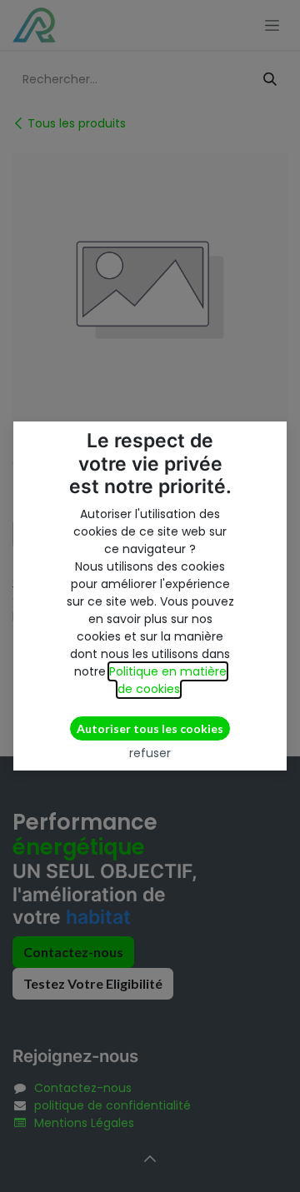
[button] (150, 753)
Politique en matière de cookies (168, 680)
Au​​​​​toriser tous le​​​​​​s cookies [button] (150, 728)
